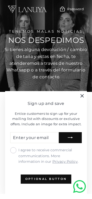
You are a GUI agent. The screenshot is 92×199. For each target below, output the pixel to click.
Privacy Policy (65, 161)
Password (75, 9)
